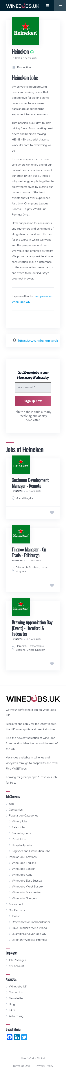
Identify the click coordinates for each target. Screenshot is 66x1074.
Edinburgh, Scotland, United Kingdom (32, 569)
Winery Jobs (19, 821)
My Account (16, 966)
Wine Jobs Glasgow (24, 898)
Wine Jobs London (23, 869)
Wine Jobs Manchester (26, 892)
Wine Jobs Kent (22, 875)
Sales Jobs (18, 827)
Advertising (16, 1016)
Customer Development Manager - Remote (30, 482)
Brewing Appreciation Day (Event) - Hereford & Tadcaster (32, 628)
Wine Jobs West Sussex (27, 887)
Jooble (16, 916)
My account (16, 904)
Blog (12, 1004)
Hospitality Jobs (22, 845)
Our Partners (17, 910)
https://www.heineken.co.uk (38, 340)
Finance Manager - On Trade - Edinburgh (29, 552)
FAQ (12, 1010)
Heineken (17, 491)
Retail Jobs (19, 839)
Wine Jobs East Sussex (27, 881)
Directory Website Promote (29, 940)
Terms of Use (21, 1066)
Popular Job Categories (23, 816)
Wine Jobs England (24, 863)
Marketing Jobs (21, 833)
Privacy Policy (44, 1066)
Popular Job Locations (23, 857)
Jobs (11, 804)
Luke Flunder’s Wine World (29, 928)
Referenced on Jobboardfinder (31, 922)
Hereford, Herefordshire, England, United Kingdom (30, 648)
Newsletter (16, 998)
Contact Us (16, 992)
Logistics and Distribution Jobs (31, 851)
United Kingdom (25, 498)
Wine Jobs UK (18, 987)
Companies (16, 810)
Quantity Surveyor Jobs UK (29, 934)
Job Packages (17, 960)
